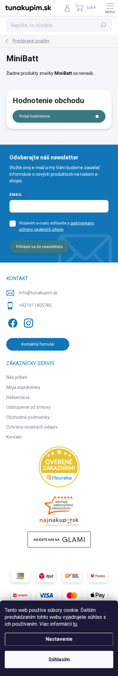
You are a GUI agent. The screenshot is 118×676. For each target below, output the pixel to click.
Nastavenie (59, 639)
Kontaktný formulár (37, 344)
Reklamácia (18, 397)
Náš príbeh (16, 377)
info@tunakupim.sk (38, 292)
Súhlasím (59, 659)
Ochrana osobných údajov (32, 426)
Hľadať (104, 25)
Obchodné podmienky (28, 417)
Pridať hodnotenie (34, 116)
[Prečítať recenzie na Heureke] (59, 466)
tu (75, 624)
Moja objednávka (23, 387)
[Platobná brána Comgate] (20, 595)
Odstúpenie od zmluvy (28, 407)
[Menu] (110, 8)
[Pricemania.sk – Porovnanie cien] (59, 509)
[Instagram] (27, 321)
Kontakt (14, 437)
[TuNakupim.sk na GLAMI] (59, 539)
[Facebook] (11, 321)
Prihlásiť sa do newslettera (39, 247)
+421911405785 (35, 305)
